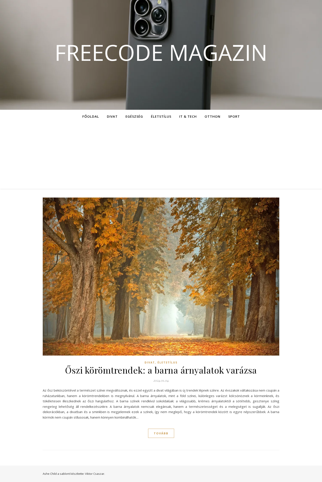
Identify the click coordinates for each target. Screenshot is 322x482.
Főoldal (90, 116)
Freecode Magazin (161, 52)
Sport (234, 116)
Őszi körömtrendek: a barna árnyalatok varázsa (161, 370)
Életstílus (161, 116)
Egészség (134, 116)
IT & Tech (188, 116)
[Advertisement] (161, 156)
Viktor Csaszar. (95, 474)
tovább (161, 433)
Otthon (212, 116)
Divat (112, 116)
